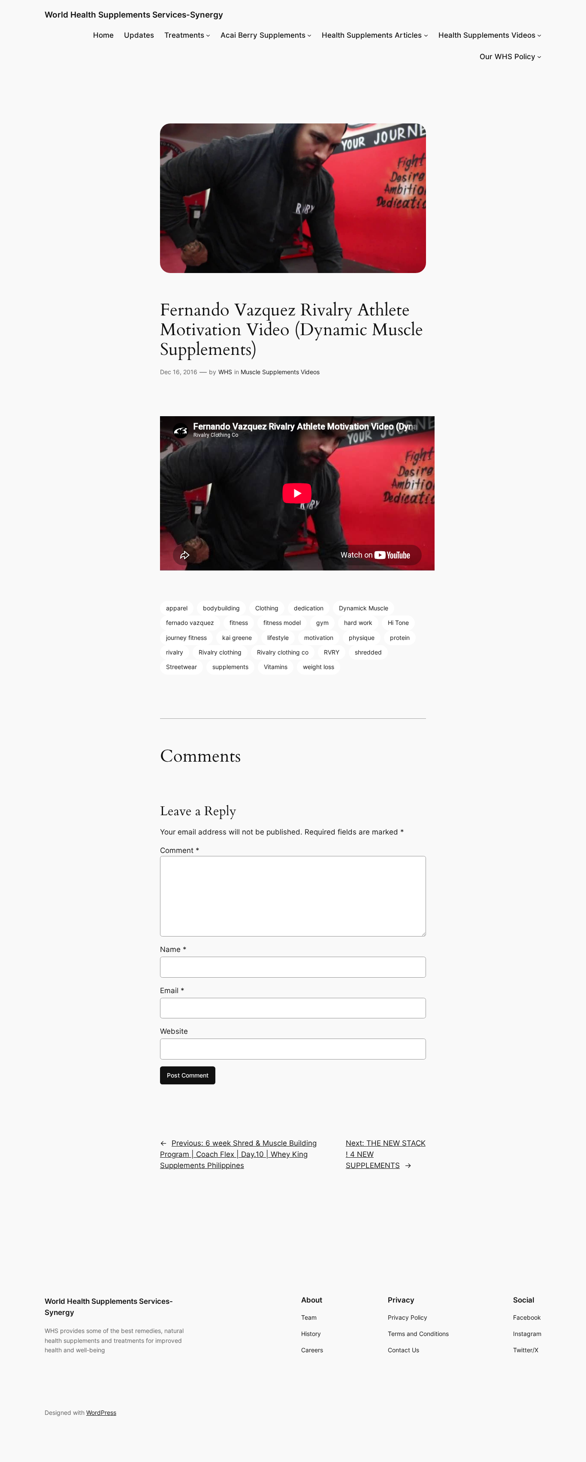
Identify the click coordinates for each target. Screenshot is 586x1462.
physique (362, 637)
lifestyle (278, 637)
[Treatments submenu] (208, 35)
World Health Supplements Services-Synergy (134, 14)
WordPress (101, 1412)
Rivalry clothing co (282, 652)
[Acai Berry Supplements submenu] (309, 35)
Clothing (266, 608)
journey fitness (186, 637)
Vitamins (275, 666)
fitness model (282, 622)
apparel (176, 608)
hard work (358, 622)
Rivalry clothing (220, 652)
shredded (368, 652)
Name (173, 949)
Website (174, 1031)
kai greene (237, 637)
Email (172, 990)
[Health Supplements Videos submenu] (539, 35)
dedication (308, 608)
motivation (318, 637)
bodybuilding (221, 608)
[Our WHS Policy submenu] (539, 56)
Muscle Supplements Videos (280, 371)
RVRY (331, 652)
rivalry (174, 652)
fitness (239, 622)
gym (322, 622)
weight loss (318, 666)
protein (400, 637)
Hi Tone (398, 622)
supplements (230, 666)
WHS (225, 371)
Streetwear (181, 666)
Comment (179, 850)
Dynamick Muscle (363, 608)
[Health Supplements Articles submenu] (426, 35)
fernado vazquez (190, 622)
